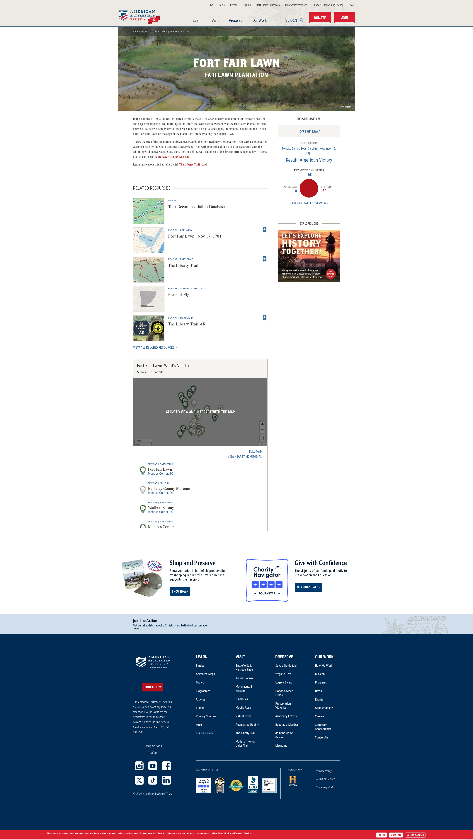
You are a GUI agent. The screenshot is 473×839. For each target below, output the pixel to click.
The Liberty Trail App (192, 164)
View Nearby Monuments (246, 457)
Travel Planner (244, 678)
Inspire (172, 200)
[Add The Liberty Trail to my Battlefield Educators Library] (264, 259)
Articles (200, 699)
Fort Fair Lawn (309, 131)
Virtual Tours (243, 716)
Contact (153, 753)
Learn (197, 20)
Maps (199, 725)
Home (144, 15)
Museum (164, 483)
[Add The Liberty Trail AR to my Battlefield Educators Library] (264, 317)
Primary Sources (206, 716)
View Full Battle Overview (308, 203)
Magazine (281, 745)
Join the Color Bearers (284, 735)
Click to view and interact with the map (200, 412)
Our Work (260, 20)
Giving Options (153, 746)
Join (344, 18)
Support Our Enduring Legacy (328, 5)
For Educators (204, 733)
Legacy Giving (287, 682)
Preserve (235, 20)
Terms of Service (325, 779)
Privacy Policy (324, 771)
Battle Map (186, 229)
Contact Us (321, 737)
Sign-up (247, 5)
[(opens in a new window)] (139, 765)
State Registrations (327, 787)
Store (352, 5)
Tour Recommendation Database (196, 206)
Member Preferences (296, 5)
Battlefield (166, 464)
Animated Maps (205, 674)
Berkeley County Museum (174, 157)
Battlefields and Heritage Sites (160, 31)
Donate (320, 18)
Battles (200, 665)
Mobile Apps (243, 707)
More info (395, 835)
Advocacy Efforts (286, 716)
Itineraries (242, 699)
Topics (200, 682)
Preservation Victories (283, 705)
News (222, 5)
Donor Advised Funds (284, 693)
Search (292, 20)
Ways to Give (283, 674)
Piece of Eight (180, 294)
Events (233, 5)
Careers (319, 716)
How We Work (323, 665)
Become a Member (286, 724)
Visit (215, 20)
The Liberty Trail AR (187, 324)
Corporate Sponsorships (323, 727)
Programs (321, 682)
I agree (381, 835)
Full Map (255, 451)
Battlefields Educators (268, 5)
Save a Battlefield (286, 665)
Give (211, 5)
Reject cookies (415, 835)
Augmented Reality (191, 288)
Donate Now (152, 687)
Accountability (324, 708)
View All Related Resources (154, 347)
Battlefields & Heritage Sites (244, 667)
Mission (320, 674)
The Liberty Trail (183, 265)
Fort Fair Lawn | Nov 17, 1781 (195, 236)
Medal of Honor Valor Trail (247, 744)
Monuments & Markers (244, 688)
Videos (200, 708)
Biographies (203, 691)
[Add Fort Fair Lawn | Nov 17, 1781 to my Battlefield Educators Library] (264, 230)
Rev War (172, 229)
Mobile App (186, 317)
